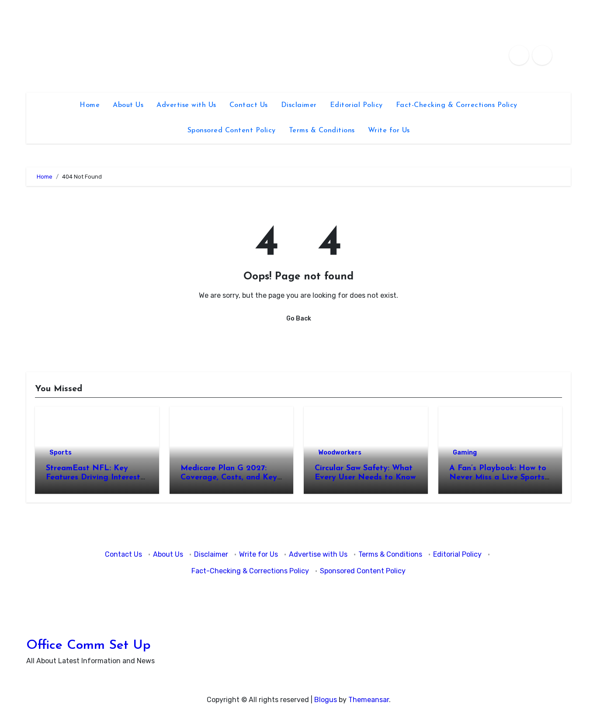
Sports (60, 452)
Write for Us (389, 130)
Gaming (465, 452)
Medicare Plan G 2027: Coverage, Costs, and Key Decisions (228, 478)
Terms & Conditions (322, 130)
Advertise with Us (186, 105)
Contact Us (248, 105)
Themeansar (368, 700)
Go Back (298, 318)
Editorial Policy (356, 105)
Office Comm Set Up (88, 645)
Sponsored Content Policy (231, 130)
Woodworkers (339, 452)
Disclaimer (299, 105)
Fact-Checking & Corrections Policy (456, 105)
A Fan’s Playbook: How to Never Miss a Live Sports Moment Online (497, 478)
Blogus (325, 700)
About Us (128, 105)
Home (90, 105)
